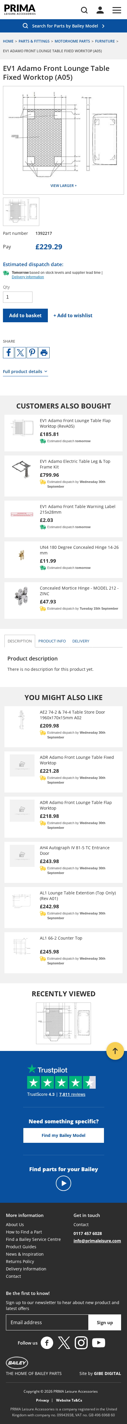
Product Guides (21, 1246)
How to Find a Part (24, 1232)
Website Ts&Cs (69, 1400)
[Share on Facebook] (8, 352)
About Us (15, 1224)
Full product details (22, 371)
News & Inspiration (25, 1254)
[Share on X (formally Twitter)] (20, 352)
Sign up (105, 1322)
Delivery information (28, 277)
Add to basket (25, 315)
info (52, 641)
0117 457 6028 (88, 1233)
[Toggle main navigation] (117, 10)
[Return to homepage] (19, 9)
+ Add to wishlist (72, 315)
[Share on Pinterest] (32, 352)
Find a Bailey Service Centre (33, 1239)
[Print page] (44, 352)
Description (20, 641)
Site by (100, 1373)
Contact (13, 1276)
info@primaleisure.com (97, 1241)
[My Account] (100, 10)
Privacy (42, 1400)
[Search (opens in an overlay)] (84, 10)
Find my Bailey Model (63, 1135)
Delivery (80, 641)
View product (63, 433)
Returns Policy (20, 1261)
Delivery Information (26, 1269)
